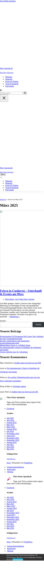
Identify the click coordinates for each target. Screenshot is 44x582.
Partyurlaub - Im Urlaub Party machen (19, 299)
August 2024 (12, 429)
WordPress (28, 463)
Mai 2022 (10, 449)
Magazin (8, 77)
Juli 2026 (10, 418)
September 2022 (13, 440)
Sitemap (10, 472)
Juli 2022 (10, 445)
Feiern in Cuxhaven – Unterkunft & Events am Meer (21, 292)
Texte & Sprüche (11, 84)
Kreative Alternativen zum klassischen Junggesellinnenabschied (14, 342)
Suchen (3, 321)
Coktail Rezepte (11, 459)
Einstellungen (17, 559)
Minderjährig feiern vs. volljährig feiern (15, 345)
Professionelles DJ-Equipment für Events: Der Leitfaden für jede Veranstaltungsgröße (21, 337)
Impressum (11, 469)
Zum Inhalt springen (8, 1)
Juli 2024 (10, 431)
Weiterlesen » (14, 317)
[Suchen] (1, 90)
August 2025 (12, 423)
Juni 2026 (10, 420)
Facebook (10, 409)
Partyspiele (9, 86)
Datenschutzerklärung (15, 467)
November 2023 (13, 434)
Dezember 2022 (13, 438)
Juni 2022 (10, 447)
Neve (9, 463)
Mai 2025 (10, 425)
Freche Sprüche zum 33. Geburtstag (14, 352)
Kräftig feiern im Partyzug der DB (28, 363)
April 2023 (11, 436)
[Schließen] (4, 98)
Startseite (3, 199)
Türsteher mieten (19, 386)
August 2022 (12, 442)
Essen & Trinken (11, 81)
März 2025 (11, 427)
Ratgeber (8, 79)
